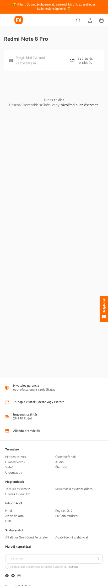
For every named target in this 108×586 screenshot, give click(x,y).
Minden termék (15, 456)
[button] (6, 20)
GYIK (8, 521)
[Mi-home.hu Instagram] (19, 576)
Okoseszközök (15, 462)
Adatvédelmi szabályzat (71, 537)
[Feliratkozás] (98, 559)
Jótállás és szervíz (17, 488)
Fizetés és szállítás (17, 494)
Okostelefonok (65, 456)
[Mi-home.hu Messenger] (13, 576)
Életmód (61, 467)
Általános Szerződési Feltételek (26, 537)
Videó (9, 467)
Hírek (9, 510)
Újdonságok (13, 472)
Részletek (73, 567)
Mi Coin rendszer (66, 515)
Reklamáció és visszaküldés (74, 488)
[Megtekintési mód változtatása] (11, 60)
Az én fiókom (14, 515)
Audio (59, 462)
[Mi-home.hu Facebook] (7, 576)
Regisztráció (63, 510)
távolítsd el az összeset (79, 105)
